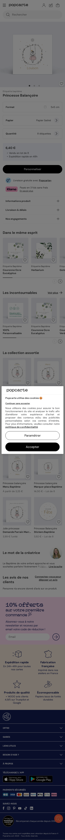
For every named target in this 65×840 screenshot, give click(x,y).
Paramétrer (32, 435)
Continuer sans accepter (17, 403)
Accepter (32, 447)
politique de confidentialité (21, 427)
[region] (32, 420)
